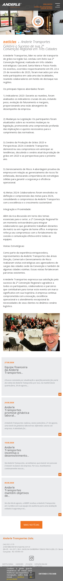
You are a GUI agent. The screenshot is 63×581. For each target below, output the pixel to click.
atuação (29, 564)
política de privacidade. (19, 578)
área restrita (47, 4)
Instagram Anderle (31, 558)
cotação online (41, 564)
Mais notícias (31, 524)
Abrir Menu (57, 5)
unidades (19, 564)
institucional (7, 564)
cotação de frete (46, 8)
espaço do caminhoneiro (43, 6)
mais (59, 394)
